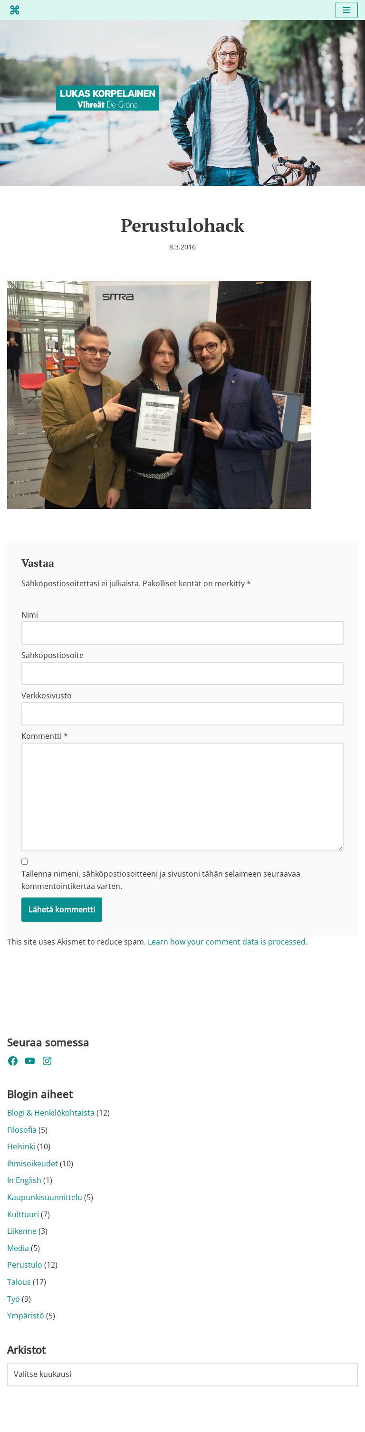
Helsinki (21, 1146)
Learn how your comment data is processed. (227, 941)
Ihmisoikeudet (32, 1163)
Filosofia (22, 1130)
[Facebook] (13, 1061)
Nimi (29, 615)
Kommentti (44, 736)
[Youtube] (30, 1061)
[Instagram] (47, 1061)
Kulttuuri (23, 1214)
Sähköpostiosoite (52, 655)
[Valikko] (347, 10)
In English (24, 1180)
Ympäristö (25, 1315)
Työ (13, 1299)
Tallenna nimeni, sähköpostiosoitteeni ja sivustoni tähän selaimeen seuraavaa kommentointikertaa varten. (160, 880)
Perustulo (24, 1265)
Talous (19, 1282)
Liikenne (22, 1231)
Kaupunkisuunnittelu (44, 1197)
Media (18, 1248)
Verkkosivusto (46, 695)
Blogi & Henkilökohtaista (51, 1112)
